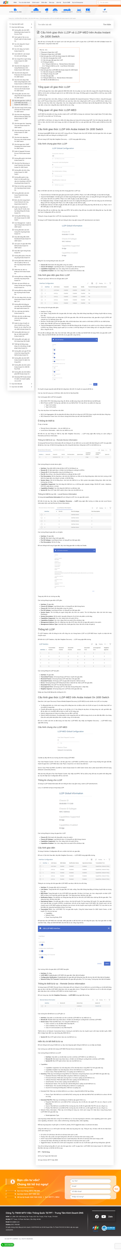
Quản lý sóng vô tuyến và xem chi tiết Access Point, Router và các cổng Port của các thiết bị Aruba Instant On (22, 326)
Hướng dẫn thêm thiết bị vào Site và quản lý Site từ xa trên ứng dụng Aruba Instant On (22, 263)
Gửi (116, 1189)
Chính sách (35, 2)
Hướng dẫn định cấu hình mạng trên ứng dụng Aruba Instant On (22, 232)
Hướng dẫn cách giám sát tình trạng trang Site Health (22, 340)
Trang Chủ (11, 18)
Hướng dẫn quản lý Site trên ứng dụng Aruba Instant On (22, 256)
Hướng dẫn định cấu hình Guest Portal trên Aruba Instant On (21, 195)
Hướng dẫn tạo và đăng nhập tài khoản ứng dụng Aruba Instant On (22, 278)
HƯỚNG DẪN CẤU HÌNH (21, 18)
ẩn (46, 50)
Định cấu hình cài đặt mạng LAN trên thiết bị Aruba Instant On (22, 318)
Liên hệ (58, 2)
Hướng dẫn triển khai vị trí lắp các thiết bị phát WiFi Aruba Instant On (21, 334)
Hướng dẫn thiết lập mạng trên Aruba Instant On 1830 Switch (22, 218)
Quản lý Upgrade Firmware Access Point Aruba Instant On (22, 153)
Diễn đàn (44, 2)
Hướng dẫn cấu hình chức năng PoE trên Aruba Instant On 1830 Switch (22, 95)
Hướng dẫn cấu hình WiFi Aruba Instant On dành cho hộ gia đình (22, 360)
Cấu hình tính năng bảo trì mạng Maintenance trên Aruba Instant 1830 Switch (21, 68)
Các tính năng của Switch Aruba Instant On (21, 50)
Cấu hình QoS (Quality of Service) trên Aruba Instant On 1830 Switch (22, 88)
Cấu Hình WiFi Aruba (34, 18)
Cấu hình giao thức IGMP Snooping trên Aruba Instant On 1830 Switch (22, 146)
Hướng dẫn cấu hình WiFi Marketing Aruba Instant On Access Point (22, 32)
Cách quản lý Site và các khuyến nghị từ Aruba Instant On (22, 39)
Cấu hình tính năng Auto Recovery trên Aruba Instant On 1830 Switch (22, 139)
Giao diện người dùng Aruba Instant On (22, 251)
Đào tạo (51, 2)
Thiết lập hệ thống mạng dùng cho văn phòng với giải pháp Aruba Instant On (22, 346)
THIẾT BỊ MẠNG (34, 5)
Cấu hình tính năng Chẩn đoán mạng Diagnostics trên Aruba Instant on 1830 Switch (22, 82)
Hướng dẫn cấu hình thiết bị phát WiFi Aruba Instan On (22, 373)
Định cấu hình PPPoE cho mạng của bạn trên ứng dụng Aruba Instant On (22, 285)
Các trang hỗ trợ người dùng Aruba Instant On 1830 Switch (22, 61)
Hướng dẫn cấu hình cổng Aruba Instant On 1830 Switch (21, 172)
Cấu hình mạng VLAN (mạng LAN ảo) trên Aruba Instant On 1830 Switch (22, 109)
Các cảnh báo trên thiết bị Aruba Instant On (21, 312)
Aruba (103, 41)
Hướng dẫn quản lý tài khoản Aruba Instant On (22, 159)
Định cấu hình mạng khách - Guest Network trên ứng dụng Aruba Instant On (22, 202)
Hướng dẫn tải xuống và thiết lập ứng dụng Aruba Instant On (22, 292)
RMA (15, 2)
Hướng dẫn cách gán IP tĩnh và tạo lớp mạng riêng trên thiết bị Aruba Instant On (22, 353)
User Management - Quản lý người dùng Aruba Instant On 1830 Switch (22, 225)
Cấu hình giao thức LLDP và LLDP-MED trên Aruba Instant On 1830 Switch (58, 18)
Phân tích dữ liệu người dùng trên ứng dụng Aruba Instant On (22, 188)
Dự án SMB (66, 2)
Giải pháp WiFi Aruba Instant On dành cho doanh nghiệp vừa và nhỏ (22, 379)
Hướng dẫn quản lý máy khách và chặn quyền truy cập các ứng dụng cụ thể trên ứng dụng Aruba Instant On (22, 180)
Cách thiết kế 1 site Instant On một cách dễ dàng (22, 55)
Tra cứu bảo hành (24, 2)
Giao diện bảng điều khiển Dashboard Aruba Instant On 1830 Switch (22, 239)
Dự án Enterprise (77, 2)
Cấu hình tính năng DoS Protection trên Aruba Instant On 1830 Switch (22, 75)
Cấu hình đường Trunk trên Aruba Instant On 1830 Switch (22, 132)
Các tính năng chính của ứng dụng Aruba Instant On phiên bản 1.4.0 (22, 299)
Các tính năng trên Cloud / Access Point (21, 45)
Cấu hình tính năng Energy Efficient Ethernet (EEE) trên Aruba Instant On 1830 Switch (22, 117)
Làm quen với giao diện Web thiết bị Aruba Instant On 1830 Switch (22, 245)
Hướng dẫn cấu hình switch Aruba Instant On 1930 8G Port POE (22, 367)
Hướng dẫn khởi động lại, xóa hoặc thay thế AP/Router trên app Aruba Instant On (22, 306)
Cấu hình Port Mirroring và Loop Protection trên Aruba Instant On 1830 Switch (22, 165)
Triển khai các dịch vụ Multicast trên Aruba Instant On (22, 271)
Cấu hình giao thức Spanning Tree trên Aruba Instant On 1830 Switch (22, 125)
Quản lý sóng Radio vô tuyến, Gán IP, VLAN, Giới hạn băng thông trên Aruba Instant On (21, 210)
